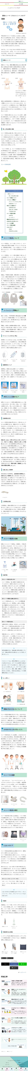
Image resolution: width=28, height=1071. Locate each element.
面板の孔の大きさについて (12, 219)
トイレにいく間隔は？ (11, 199)
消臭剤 (10, 229)
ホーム (7, 1062)
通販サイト (20, 1062)
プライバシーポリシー (7, 1066)
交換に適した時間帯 (13, 209)
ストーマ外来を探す (6, 164)
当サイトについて (21, 1064)
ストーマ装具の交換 (11, 213)
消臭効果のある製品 (13, 231)
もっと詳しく (12, 217)
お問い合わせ (21, 1066)
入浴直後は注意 (12, 211)
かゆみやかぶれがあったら (12, 221)
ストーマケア (10, 958)
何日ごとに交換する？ (11, 205)
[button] (14, 967)
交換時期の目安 (12, 207)
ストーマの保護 (10, 223)
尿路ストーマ (10, 193)
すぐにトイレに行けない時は (15, 201)
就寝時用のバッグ (13, 203)
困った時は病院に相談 (13, 195)
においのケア (10, 227)
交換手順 (11, 215)
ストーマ (4, 958)
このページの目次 (12, 191)
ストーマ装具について (11, 197)
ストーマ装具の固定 (11, 225)
